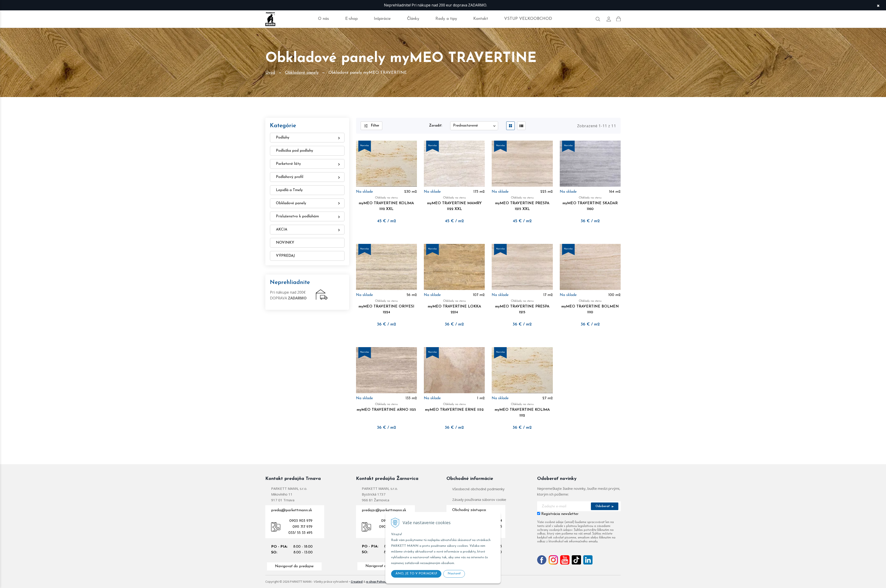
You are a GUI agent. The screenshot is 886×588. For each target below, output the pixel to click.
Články (413, 19)
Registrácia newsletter (559, 514)
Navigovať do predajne (294, 566)
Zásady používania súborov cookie (479, 499)
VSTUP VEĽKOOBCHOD (528, 19)
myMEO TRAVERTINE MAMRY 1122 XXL (454, 203)
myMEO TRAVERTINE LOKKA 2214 (454, 306)
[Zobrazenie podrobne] (521, 125)
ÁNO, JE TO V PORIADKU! (416, 573)
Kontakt (480, 19)
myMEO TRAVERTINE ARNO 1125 (386, 407)
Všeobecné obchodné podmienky (478, 489)
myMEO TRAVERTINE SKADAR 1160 (590, 203)
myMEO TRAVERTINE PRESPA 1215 (522, 306)
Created (357, 581)
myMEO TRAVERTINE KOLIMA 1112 (522, 410)
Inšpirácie (382, 19)
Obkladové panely (302, 73)
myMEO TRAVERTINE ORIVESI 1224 (386, 306)
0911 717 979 (302, 527)
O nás (323, 19)
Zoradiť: (435, 125)
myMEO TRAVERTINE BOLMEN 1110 (590, 306)
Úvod (270, 73)
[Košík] (618, 18)
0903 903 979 (300, 521)
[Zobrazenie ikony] (510, 125)
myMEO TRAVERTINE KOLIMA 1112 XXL (386, 203)
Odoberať (603, 506)
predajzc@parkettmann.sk (384, 510)
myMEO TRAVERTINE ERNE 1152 (454, 407)
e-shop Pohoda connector (385, 581)
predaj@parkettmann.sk (291, 510)
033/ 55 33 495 (300, 533)
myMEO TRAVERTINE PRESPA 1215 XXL (522, 203)
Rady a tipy (446, 19)
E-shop (351, 19)
